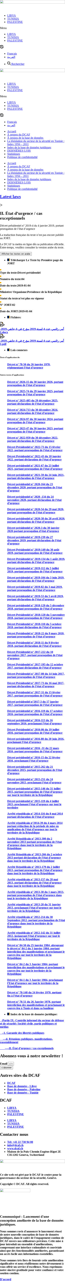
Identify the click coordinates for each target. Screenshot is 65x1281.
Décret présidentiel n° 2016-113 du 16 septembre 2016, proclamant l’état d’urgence (34, 722)
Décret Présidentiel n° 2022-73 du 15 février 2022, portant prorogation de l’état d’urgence (34, 448)
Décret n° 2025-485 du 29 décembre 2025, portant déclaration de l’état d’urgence (32, 402)
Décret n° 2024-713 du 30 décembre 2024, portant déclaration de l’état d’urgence (32, 411)
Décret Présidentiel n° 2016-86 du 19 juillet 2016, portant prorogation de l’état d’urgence (34, 731)
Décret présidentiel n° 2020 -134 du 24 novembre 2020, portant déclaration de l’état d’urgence (34, 500)
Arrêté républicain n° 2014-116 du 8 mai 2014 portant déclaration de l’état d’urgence (35, 815)
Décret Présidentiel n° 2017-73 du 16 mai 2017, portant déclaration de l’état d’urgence (35, 685)
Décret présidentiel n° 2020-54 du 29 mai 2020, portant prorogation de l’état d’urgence (35, 511)
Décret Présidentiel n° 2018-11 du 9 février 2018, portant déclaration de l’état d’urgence (34, 644)
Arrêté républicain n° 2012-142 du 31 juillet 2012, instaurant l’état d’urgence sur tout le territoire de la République (33, 936)
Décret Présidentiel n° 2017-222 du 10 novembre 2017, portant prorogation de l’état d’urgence (34, 655)
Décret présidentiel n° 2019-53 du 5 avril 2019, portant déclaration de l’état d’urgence (35, 598)
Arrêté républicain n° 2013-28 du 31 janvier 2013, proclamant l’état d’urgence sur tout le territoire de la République (34, 907)
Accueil (11, 131)
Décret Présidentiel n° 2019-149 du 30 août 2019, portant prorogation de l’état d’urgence (34, 551)
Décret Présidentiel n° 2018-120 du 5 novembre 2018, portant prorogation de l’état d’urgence (36, 616)
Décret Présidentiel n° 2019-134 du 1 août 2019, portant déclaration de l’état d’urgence (36, 560)
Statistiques (13, 153)
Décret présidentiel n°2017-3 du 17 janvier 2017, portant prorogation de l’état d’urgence (34, 703)
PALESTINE (15, 21)
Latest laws (10, 196)
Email (4, 1063)
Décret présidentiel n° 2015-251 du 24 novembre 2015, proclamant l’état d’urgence (34, 781)
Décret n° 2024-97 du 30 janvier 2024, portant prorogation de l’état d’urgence (35, 421)
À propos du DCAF (18, 134)
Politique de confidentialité (22, 157)
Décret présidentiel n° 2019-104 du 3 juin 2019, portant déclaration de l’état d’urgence (35, 579)
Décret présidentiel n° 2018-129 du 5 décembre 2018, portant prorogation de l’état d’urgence (35, 607)
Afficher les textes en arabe (15, 254)
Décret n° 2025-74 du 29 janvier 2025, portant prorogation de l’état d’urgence (35, 393)
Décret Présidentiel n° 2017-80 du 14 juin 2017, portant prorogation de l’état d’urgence (35, 675)
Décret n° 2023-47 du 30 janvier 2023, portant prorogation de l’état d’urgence (35, 430)
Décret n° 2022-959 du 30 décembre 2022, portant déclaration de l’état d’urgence (32, 439)
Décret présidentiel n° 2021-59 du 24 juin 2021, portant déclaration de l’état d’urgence (35, 476)
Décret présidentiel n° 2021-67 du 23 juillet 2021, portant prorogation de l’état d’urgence (34, 467)
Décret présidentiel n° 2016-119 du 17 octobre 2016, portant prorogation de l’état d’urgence (35, 712)
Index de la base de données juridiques (29, 147)
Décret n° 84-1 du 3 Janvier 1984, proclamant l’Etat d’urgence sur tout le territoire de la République (35, 983)
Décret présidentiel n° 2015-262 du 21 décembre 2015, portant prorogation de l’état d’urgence (34, 770)
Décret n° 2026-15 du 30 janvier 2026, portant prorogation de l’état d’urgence (35, 383)
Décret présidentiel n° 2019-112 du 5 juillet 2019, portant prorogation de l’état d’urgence (34, 570)
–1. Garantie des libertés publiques (22, 1032)
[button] (32, 28)
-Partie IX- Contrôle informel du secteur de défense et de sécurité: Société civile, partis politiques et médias (32, 1023)
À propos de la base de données (25, 137)
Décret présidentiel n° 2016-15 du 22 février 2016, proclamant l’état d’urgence (33, 759)
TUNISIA (13, 18)
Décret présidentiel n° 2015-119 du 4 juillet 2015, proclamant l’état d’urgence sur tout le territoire (34, 804)
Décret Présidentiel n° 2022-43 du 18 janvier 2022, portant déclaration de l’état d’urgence (34, 458)
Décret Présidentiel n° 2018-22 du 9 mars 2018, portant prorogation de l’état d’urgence (35, 635)
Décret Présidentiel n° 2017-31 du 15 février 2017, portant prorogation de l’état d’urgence (34, 694)
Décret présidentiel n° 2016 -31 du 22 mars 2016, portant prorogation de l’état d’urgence (34, 750)
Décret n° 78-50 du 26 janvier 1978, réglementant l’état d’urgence (28, 366)
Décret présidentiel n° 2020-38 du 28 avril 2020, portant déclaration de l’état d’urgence (36, 520)
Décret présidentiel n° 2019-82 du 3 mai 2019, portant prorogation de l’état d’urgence (34, 588)
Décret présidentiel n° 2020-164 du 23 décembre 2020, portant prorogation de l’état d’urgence (34, 487)
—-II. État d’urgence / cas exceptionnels (27, 1048)
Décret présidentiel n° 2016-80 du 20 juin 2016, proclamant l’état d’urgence (35, 740)
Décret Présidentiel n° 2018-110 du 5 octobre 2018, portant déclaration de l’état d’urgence (34, 626)
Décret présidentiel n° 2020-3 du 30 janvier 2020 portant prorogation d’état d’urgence (33, 529)
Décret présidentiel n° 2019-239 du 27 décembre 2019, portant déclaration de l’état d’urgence (34, 540)
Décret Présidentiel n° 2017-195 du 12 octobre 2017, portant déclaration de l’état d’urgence (35, 666)
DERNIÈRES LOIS (19, 150)
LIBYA (11, 15)
